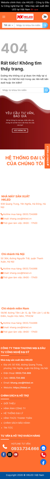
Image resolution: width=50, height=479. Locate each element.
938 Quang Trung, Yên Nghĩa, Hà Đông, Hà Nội (23, 205)
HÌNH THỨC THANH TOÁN (18, 418)
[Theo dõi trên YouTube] (16, 454)
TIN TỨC (8, 427)
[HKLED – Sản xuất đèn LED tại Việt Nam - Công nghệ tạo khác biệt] (25, 17)
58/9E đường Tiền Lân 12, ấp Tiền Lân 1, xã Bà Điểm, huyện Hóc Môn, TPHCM (25, 314)
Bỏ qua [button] (34, 9)
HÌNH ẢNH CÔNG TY (15, 408)
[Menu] (3, 16)
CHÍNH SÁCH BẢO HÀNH (17, 422)
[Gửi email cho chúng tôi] (9, 454)
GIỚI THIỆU (9, 403)
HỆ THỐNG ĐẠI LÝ (13, 413)
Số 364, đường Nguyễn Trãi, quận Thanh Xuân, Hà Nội (22, 260)
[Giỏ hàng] (45, 16)
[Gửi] (45, 25)
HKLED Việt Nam (35, 475)
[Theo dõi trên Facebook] (4, 454)
